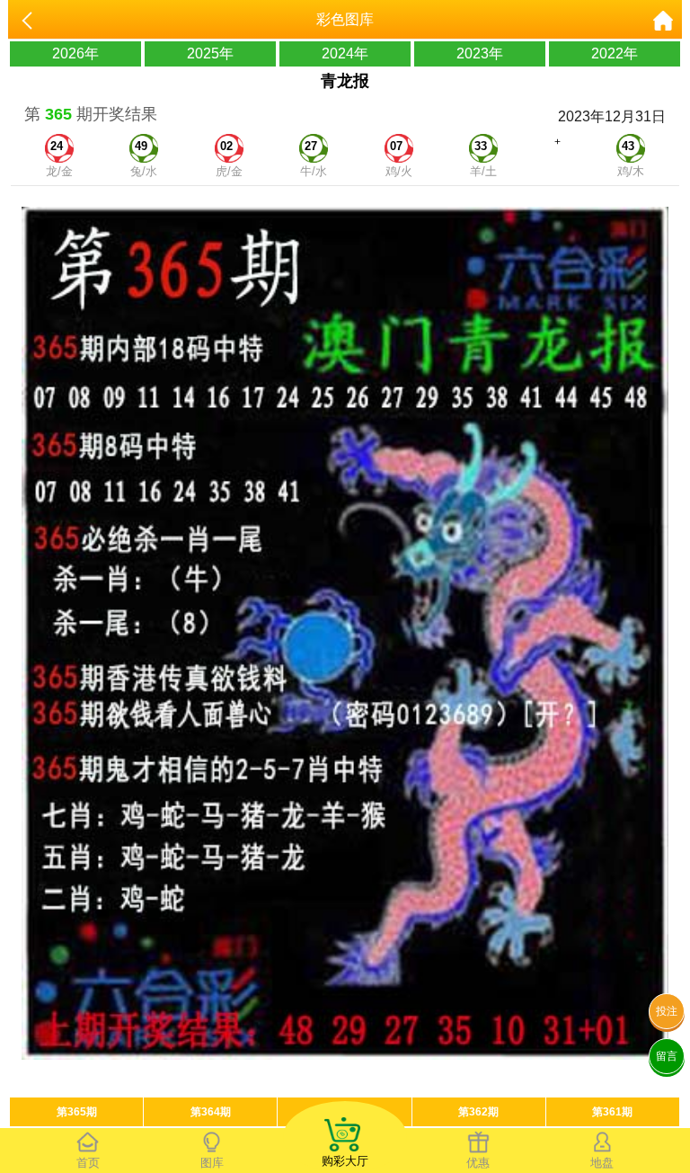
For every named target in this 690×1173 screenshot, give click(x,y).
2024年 (345, 53)
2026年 (75, 53)
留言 (666, 1056)
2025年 (210, 53)
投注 (666, 1011)
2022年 (614, 53)
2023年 (479, 53)
